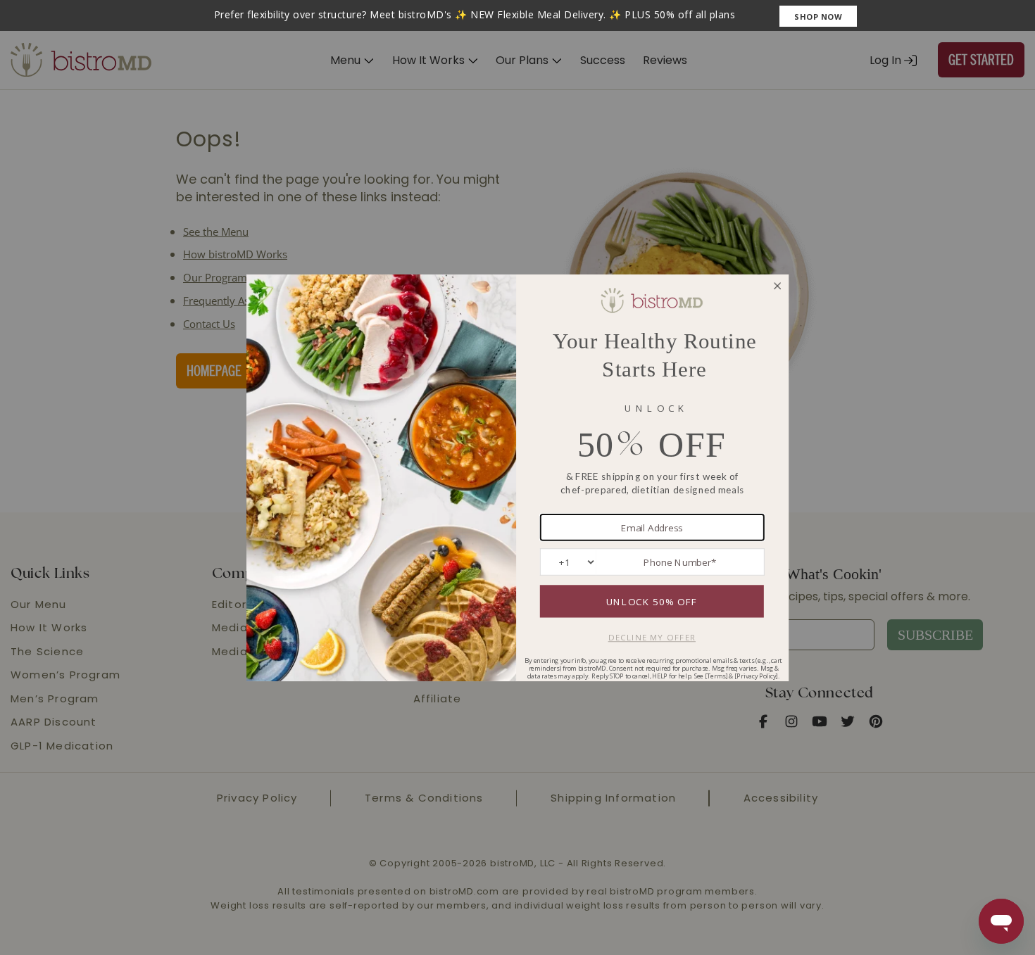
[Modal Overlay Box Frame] (517, 15)
